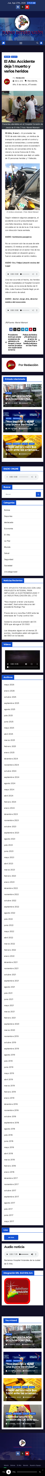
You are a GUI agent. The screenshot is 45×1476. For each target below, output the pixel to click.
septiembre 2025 (11, 703)
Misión (6, 1465)
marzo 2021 (9, 1011)
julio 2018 (8, 1135)
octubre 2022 (10, 900)
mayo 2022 (9, 931)
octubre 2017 (10, 1190)
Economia (16, 444)
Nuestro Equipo (35, 1465)
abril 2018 (8, 1153)
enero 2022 (9, 956)
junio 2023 (8, 851)
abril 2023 (8, 863)
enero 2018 (9, 1172)
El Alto (14, 56)
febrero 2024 (10, 802)
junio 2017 (8, 1215)
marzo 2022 (9, 944)
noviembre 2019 (11, 1036)
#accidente (32, 81)
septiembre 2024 (11, 777)
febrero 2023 (10, 876)
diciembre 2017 (11, 1178)
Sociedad (8, 565)
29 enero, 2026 (14, 1371)
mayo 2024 (9, 789)
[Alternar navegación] (20, 43)
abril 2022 (8, 937)
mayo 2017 (9, 1221)
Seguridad (8, 559)
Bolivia (7, 56)
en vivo (11, 1237)
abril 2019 (8, 1079)
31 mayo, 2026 (14, 1344)
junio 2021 (8, 999)
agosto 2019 (9, 1055)
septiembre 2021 (11, 981)
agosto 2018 (9, 1129)
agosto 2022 (9, 913)
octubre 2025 (10, 697)
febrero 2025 (10, 746)
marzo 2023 (9, 870)
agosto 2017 (9, 1203)
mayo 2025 (9, 728)
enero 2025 (9, 752)
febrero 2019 (10, 1092)
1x (40, 1472)
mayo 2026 (9, 684)
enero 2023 (9, 882)
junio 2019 (8, 1067)
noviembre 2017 (11, 1184)
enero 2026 (9, 691)
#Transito (32, 84)
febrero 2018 (10, 1166)
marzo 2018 (9, 1159)
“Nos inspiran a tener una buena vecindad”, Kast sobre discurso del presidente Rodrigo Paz (19, 604)
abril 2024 (8, 796)
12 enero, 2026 (14, 1424)
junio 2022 (8, 925)
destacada (17, 418)
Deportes (8, 516)
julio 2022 (8, 919)
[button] (37, 43)
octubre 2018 (10, 1116)
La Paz (31, 444)
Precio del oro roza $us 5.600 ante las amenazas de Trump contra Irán (22, 449)
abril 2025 (8, 734)
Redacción (20, 78)
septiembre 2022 (11, 907)
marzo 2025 (9, 740)
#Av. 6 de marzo (20, 84)
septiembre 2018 (11, 1122)
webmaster (26, 403)
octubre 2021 (10, 974)
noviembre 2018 (11, 1110)
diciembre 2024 (11, 758)
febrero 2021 (10, 1018)
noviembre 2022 (11, 894)
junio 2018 (8, 1141)
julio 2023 (8, 845)
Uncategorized (10, 572)
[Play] (8, 1472)
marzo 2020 (9, 1030)
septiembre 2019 (11, 1048)
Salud (6, 553)
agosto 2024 (9, 783)
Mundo (7, 547)
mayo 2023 (9, 857)
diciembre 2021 (11, 962)
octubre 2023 (10, 826)
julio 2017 (8, 1209)
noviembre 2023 (11, 820)
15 (3, 1472)
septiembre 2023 (11, 833)
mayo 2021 (9, 1005)
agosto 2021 (9, 987)
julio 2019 (8, 1061)
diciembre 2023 (11, 814)
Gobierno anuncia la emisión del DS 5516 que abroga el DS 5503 (22, 1419)
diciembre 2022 (11, 888)
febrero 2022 (10, 950)
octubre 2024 (10, 771)
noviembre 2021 (11, 968)
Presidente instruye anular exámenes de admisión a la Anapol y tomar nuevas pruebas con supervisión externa (15, 342)
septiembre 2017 (11, 1196)
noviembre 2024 (11, 765)
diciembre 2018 (11, 1104)
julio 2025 (8, 715)
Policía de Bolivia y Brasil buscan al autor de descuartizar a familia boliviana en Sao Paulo (30, 340)
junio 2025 (8, 721)
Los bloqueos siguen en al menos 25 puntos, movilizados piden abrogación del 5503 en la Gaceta (21, 633)
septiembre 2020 (11, 1024)
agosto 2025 (9, 709)
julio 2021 (8, 993)
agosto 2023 (9, 839)
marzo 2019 (9, 1085)
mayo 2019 (9, 1073)
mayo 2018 (9, 1147)
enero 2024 (9, 808)
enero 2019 (9, 1098)
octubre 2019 (10, 1042)
